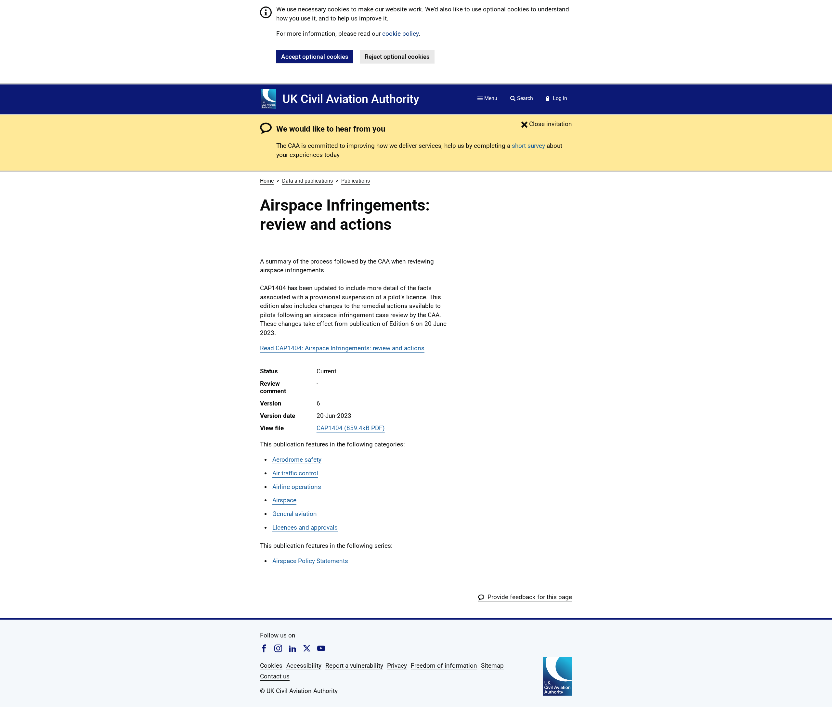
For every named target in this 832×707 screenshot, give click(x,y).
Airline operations (296, 487)
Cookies (271, 665)
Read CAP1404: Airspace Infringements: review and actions (342, 348)
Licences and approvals (305, 527)
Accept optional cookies (314, 56)
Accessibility (303, 665)
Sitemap (492, 665)
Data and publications (307, 181)
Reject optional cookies (397, 56)
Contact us (275, 676)
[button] (546, 124)
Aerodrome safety (296, 459)
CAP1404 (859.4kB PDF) (351, 428)
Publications (355, 181)
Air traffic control (295, 473)
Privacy (397, 665)
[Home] (268, 99)
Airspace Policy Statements (310, 561)
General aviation (294, 514)
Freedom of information (444, 665)
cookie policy (400, 33)
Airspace (284, 500)
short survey (528, 145)
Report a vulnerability (354, 665)
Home (267, 181)
